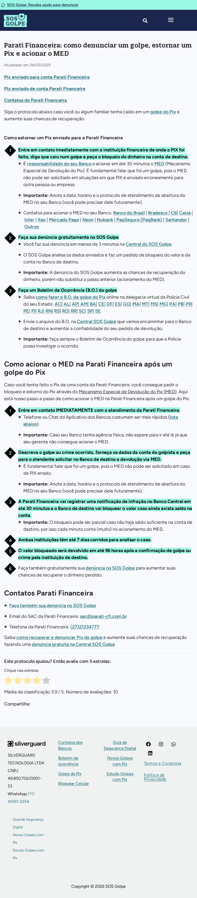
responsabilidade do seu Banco (59, 164)
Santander (176, 220)
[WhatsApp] (173, 744)
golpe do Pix (163, 112)
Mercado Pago (64, 220)
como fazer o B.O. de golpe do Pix (70, 297)
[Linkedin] (150, 753)
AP (75, 304)
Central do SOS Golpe (148, 244)
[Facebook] (148, 744)
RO (65, 311)
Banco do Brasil (129, 213)
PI (33, 311)
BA (93, 304)
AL (67, 304)
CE (101, 304)
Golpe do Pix (70, 773)
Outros (31, 227)
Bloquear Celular (73, 783)
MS (154, 304)
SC (82, 311)
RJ (40, 311)
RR (73, 311)
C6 (174, 213)
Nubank (105, 220)
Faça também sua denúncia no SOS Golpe (52, 605)
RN (48, 311)
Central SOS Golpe (96, 321)
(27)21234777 (84, 627)
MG (163, 304)
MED (159, 164)
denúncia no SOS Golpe (110, 568)
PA (172, 304)
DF (110, 304)
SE (98, 311)
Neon (88, 220)
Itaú (42, 220)
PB (180, 304)
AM (83, 304)
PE (26, 311)
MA (136, 304)
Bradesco (158, 213)
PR (188, 304)
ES (118, 304)
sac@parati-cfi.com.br (103, 616)
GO (126, 304)
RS (57, 311)
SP (90, 311)
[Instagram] (160, 744)
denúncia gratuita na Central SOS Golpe (73, 644)
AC (58, 304)
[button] (163, 763)
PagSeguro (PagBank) (139, 220)
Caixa (185, 213)
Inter (29, 220)
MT (145, 304)
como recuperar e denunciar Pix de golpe (59, 637)
